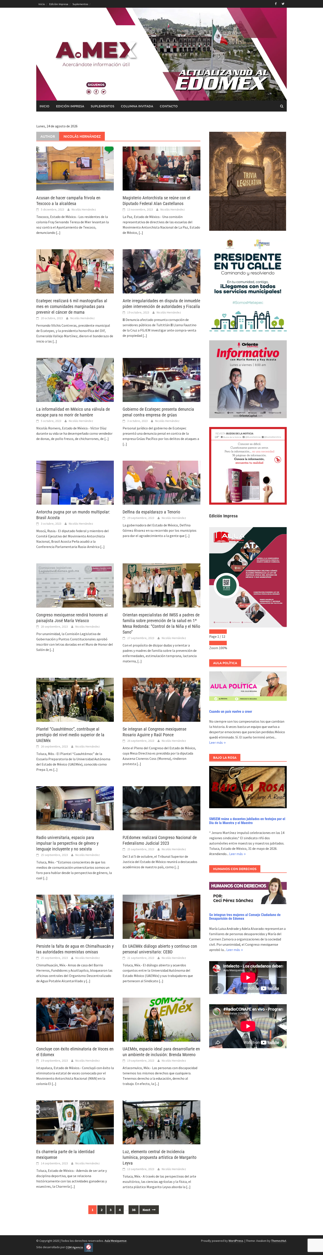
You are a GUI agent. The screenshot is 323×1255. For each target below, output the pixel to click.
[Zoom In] (222, 643)
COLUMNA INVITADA (137, 106)
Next (147, 1209)
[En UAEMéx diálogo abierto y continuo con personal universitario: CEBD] (161, 916)
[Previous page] (213, 631)
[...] (58, 232)
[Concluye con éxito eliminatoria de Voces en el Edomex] (75, 1019)
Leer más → (217, 742)
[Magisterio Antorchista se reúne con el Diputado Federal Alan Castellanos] (161, 168)
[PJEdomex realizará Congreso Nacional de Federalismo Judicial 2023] (161, 808)
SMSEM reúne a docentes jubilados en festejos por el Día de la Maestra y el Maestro (247, 821)
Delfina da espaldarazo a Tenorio (151, 512)
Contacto (169, 106)
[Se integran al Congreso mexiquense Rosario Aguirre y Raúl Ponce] (161, 699)
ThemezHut (278, 1241)
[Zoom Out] (213, 643)
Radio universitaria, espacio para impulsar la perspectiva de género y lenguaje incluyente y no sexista (67, 843)
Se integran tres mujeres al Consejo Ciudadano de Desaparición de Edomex (245, 917)
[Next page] (222, 631)
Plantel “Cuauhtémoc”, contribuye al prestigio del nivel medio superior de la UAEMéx (70, 734)
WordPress (236, 1241)
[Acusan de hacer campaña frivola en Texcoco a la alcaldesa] (75, 168)
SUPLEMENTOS (102, 106)
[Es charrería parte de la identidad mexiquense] (75, 1122)
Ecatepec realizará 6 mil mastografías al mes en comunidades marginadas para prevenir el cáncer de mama (71, 306)
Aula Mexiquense (116, 1241)
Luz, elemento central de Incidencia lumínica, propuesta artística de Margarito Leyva (159, 1157)
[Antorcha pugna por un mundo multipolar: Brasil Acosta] (75, 482)
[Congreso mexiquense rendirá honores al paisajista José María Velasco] (75, 585)
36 (133, 1209)
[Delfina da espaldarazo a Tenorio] (161, 482)
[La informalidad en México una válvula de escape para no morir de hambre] (75, 379)
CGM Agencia (74, 1247)
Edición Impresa (58, 4)
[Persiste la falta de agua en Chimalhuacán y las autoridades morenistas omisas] (75, 916)
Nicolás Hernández (84, 209)
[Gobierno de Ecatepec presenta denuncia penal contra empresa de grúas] (161, 379)
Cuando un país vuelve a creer (230, 711)
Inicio (41, 4)
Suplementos (80, 4)
